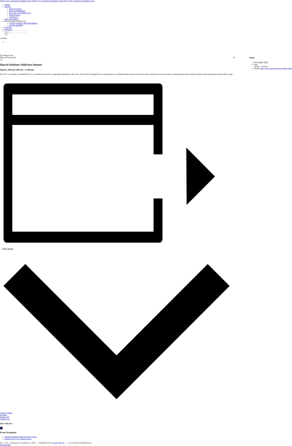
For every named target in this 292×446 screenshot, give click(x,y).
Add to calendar (8, 249)
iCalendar (3, 415)
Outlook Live (5, 419)
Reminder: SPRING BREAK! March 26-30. (21, 437)
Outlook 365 (4, 417)
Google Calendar (6, 413)
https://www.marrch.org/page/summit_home (276, 68)
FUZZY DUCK (58, 443)
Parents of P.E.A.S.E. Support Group (18, 439)
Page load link (5, 445)
